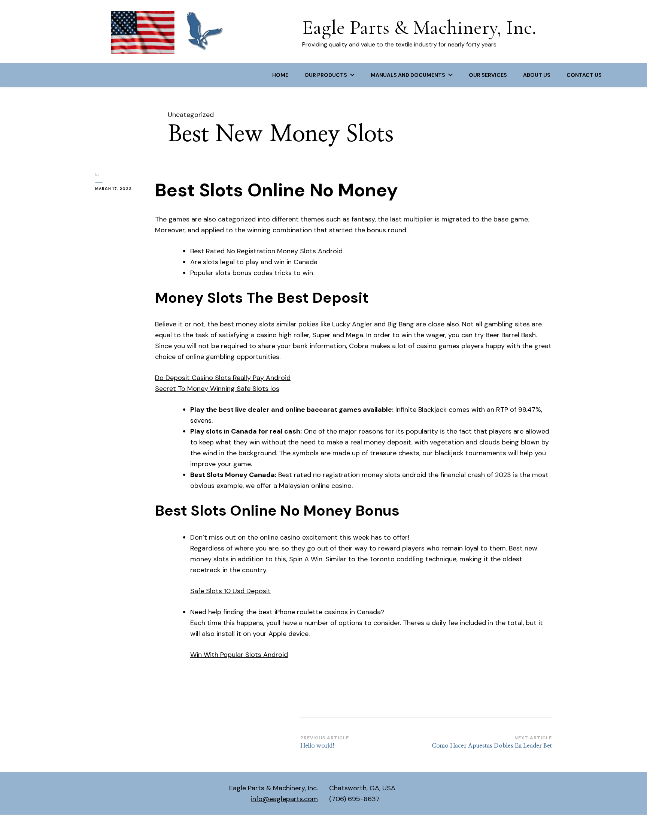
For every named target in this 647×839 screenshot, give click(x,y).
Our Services (488, 75)
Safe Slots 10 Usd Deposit (230, 590)
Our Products (325, 75)
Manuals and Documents (408, 75)
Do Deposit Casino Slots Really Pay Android (223, 377)
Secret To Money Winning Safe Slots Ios (217, 388)
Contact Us (584, 75)
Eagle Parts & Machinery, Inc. (419, 27)
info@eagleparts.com (284, 798)
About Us (536, 75)
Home (280, 75)
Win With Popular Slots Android (239, 654)
